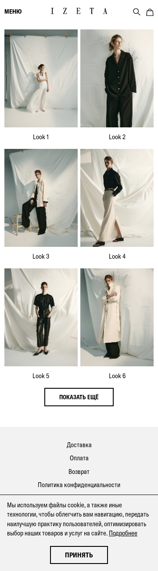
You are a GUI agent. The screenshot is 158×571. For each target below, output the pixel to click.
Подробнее (123, 533)
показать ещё (79, 397)
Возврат (79, 471)
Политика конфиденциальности (79, 485)
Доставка (79, 445)
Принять (79, 555)
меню (13, 11)
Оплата (79, 458)
